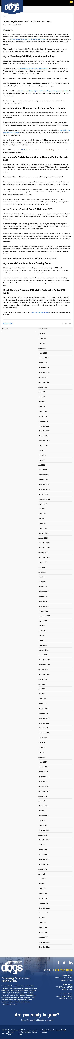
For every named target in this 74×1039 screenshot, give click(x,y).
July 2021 (41, 625)
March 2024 (42, 470)
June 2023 (42, 513)
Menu (71, 2)
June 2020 (42, 689)
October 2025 (43, 377)
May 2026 (41, 343)
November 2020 (44, 664)
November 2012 (44, 908)
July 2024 (41, 450)
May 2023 (41, 518)
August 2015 (42, 835)
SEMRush (24, 150)
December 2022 (44, 543)
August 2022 (42, 562)
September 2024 (44, 440)
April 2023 (42, 523)
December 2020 (44, 660)
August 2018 (42, 796)
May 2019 (41, 752)
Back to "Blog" (8, 323)
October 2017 (43, 806)
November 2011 (44, 947)
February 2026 (43, 358)
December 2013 (44, 859)
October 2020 (43, 669)
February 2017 (43, 815)
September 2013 (44, 864)
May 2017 (41, 810)
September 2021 (44, 616)
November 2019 (44, 723)
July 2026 (41, 333)
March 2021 (42, 645)
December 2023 (44, 484)
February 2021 (43, 650)
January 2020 (43, 713)
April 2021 (42, 640)
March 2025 (42, 411)
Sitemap (5, 1033)
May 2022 (41, 577)
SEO (5, 17)
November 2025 (44, 372)
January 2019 (43, 772)
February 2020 (43, 708)
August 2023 (42, 504)
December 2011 (44, 942)
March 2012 (42, 927)
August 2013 (42, 869)
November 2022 (44, 548)
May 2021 (41, 635)
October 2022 (43, 552)
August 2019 (42, 737)
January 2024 (43, 479)
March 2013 (42, 893)
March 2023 (42, 528)
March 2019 (42, 762)
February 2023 (43, 533)
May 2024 (41, 460)
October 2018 (43, 786)
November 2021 (44, 606)
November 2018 (44, 781)
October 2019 (43, 728)
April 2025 (42, 406)
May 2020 (41, 694)
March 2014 (42, 849)
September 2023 (44, 499)
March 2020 (42, 703)
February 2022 (43, 591)
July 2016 (41, 820)
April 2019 (42, 757)
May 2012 (41, 918)
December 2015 (44, 830)
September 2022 (44, 557)
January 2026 (43, 363)
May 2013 (41, 884)
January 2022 (43, 596)
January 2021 (43, 655)
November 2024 (44, 431)
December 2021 (44, 601)
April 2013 (42, 888)
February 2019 (43, 767)
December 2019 (44, 718)
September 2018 (44, 791)
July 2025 (41, 392)
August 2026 (42, 328)
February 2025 (43, 416)
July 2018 (41, 801)
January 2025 (43, 421)
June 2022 (42, 572)
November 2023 (44, 489)
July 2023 (41, 509)
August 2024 (42, 445)
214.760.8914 (64, 970)
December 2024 (44, 426)
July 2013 (41, 874)
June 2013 (42, 879)
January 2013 (43, 903)
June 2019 (42, 747)
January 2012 (43, 937)
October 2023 (43, 494)
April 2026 (42, 348)
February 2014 (43, 854)
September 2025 (44, 382)
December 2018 (44, 776)
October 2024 (43, 436)
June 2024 (42, 455)
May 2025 (41, 402)
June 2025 (42, 397)
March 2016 (42, 825)
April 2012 (42, 922)
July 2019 (41, 742)
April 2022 (42, 582)
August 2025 (42, 387)
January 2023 (43, 538)
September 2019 (44, 733)
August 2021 (42, 621)
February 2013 (43, 898)
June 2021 (42, 630)
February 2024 (43, 475)
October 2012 (43, 913)
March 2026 (42, 353)
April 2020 (42, 699)
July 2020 (41, 684)
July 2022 (41, 567)
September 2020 (44, 674)
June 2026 (42, 338)
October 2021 (43, 611)
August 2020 (42, 679)
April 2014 (42, 845)
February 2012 (43, 932)
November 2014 (44, 840)
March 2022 (42, 587)
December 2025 (44, 367)
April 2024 (42, 465)
